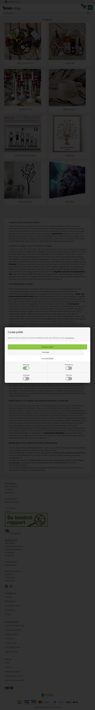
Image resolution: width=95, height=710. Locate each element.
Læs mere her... (70, 338)
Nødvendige (26, 365)
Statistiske (69, 375)
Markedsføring (69, 365)
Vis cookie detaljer (47, 358)
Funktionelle (26, 375)
